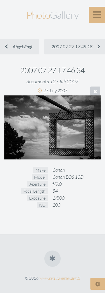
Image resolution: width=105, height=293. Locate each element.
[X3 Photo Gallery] (52, 259)
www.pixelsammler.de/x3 (59, 278)
